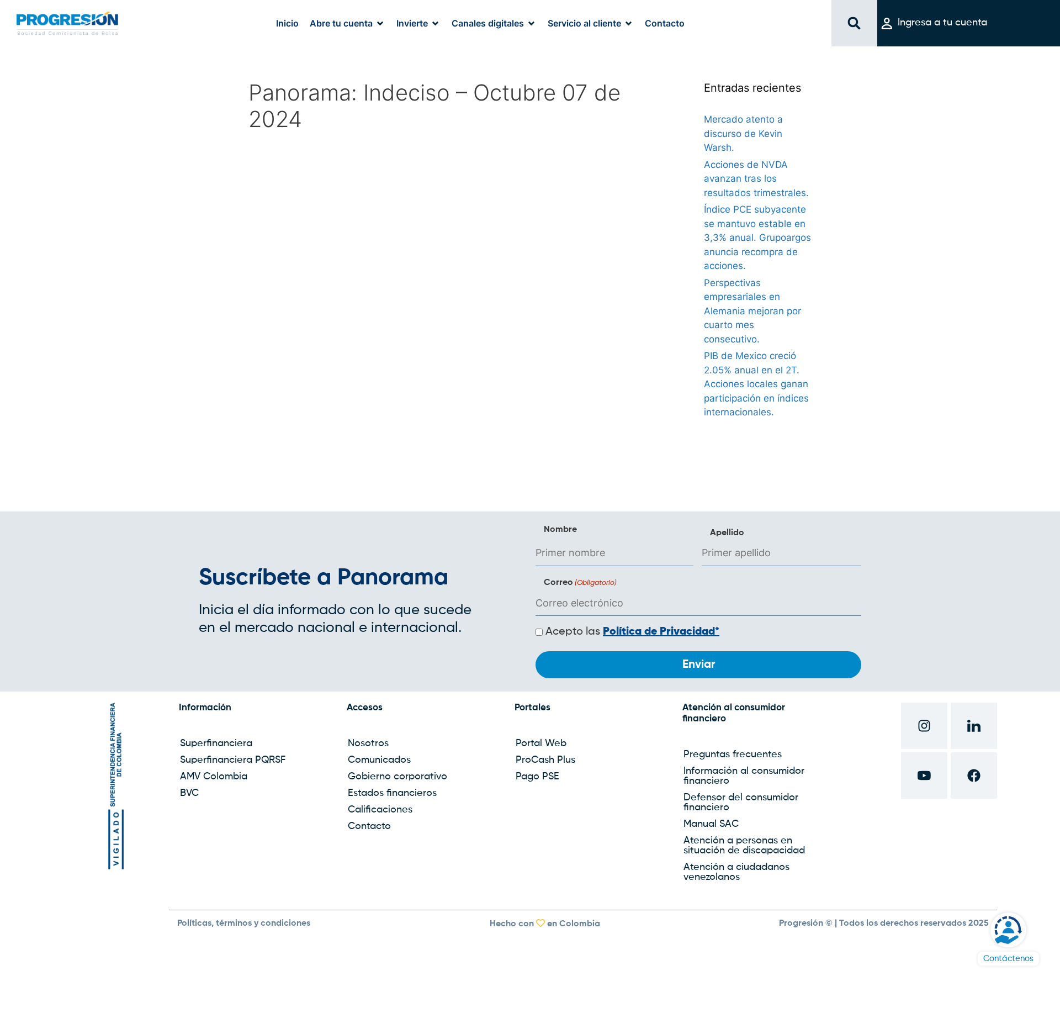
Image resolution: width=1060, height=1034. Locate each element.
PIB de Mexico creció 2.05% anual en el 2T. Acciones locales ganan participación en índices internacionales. (756, 384)
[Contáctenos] (1008, 930)
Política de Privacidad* (661, 631)
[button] (347, 23)
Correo (580, 582)
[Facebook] (974, 775)
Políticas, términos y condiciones (243, 923)
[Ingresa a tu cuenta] (887, 23)
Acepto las (632, 631)
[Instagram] (924, 726)
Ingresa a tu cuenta (942, 23)
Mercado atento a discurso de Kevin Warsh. (743, 133)
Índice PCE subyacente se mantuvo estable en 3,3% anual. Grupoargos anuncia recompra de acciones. (757, 237)
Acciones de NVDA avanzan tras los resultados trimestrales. (756, 178)
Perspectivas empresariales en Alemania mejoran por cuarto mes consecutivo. (752, 311)
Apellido (727, 533)
